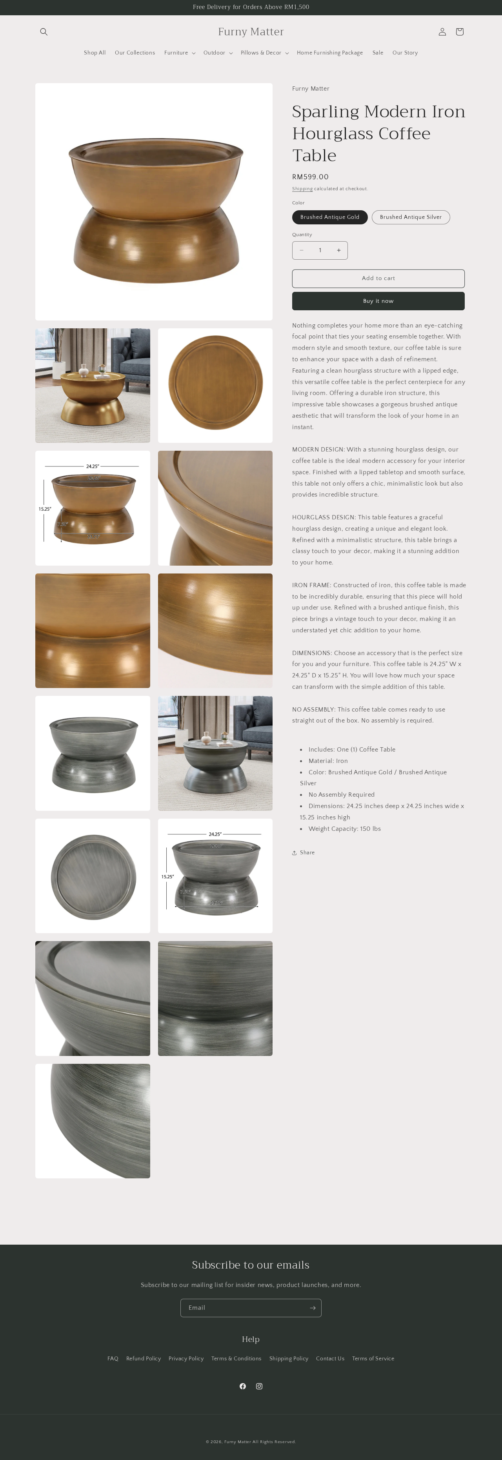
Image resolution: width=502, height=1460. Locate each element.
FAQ (112, 1359)
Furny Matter (237, 1442)
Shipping (302, 188)
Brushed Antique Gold (330, 217)
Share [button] (307, 852)
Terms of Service (373, 1359)
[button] (44, 31)
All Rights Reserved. (274, 1442)
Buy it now (378, 300)
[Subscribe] (312, 1308)
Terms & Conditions (236, 1359)
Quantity (302, 234)
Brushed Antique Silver (411, 217)
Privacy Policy (186, 1359)
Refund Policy (143, 1359)
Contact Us (330, 1359)
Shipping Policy (289, 1359)
